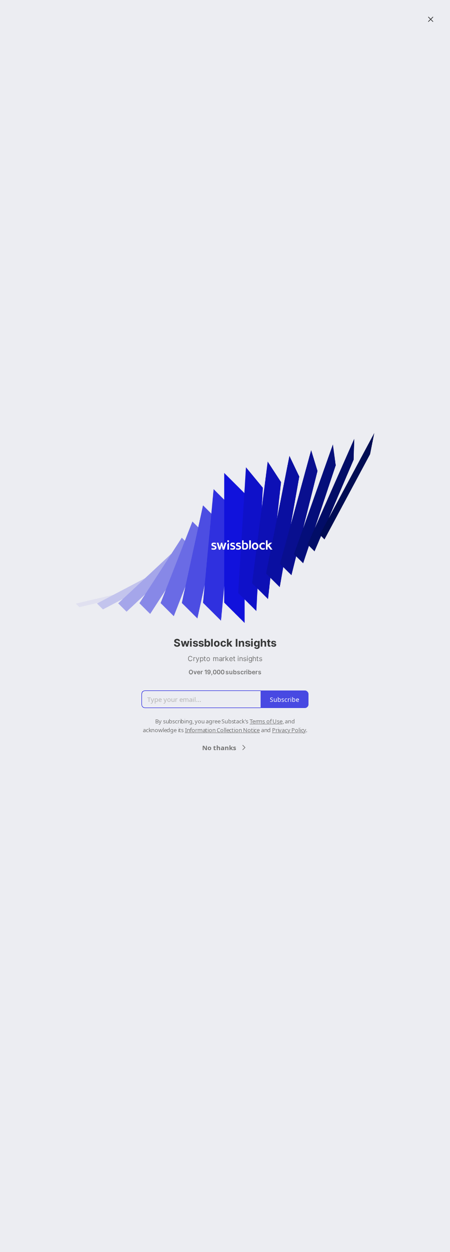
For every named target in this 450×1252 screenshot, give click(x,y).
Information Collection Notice (222, 730)
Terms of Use (266, 721)
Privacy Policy (289, 730)
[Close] (430, 19)
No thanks (219, 747)
